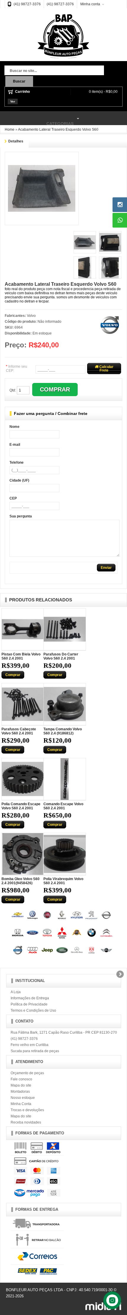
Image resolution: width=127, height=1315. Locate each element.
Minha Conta (21, 1104)
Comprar (12, 675)
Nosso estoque (23, 1098)
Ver (12, 101)
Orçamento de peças (27, 1073)
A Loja (16, 992)
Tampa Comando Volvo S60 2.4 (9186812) (62, 731)
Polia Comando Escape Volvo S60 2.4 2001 (20, 806)
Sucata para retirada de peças (35, 1051)
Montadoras (20, 1091)
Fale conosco (21, 1079)
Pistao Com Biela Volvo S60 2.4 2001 (20, 656)
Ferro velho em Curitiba (29, 1045)
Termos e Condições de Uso (33, 1010)
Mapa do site (21, 1085)
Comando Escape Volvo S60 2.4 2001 (63, 806)
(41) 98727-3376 (27, 4)
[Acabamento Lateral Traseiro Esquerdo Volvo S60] (41, 157)
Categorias (37, 121)
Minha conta (90, 4)
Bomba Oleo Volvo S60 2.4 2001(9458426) (20, 881)
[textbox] (54, 71)
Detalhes (15, 141)
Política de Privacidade (29, 1004)
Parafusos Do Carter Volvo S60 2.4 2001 (60, 656)
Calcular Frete (105, 368)
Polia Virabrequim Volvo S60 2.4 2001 (63, 881)
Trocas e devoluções (27, 1110)
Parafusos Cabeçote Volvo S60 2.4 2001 (18, 731)
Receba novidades (26, 1122)
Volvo (31, 316)
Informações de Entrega (30, 998)
